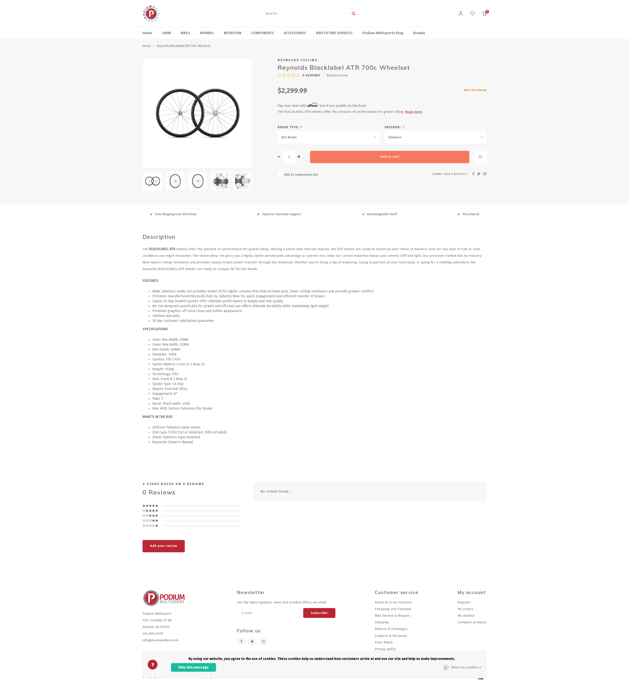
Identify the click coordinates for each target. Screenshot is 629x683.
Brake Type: (289, 127)
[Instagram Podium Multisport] (263, 641)
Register (464, 602)
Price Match (471, 214)
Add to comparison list (301, 174)
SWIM (166, 33)
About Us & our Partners (393, 602)
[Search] (353, 13)
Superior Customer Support (281, 214)
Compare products (471, 622)
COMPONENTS (262, 33)
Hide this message (193, 667)
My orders (465, 609)
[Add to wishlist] (480, 157)
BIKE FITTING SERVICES (334, 33)
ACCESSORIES (295, 33)
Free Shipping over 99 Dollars (176, 214)
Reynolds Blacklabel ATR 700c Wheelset (184, 46)
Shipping (381, 622)
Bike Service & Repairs (392, 615)
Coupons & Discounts (391, 636)
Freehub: (394, 127)
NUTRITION (232, 33)
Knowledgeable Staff (382, 214)
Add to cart (389, 157)
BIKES (185, 33)
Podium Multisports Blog (382, 33)
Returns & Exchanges (391, 629)
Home (147, 33)
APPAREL (207, 33)
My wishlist (465, 615)
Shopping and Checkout (393, 609)
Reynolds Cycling (297, 60)
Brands (419, 33)
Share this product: (450, 174)
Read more (413, 112)
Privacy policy (385, 649)
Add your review (337, 75)
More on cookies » (466, 667)
